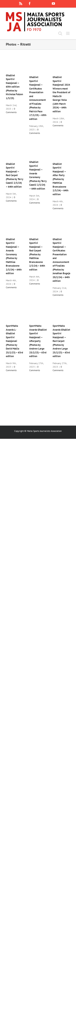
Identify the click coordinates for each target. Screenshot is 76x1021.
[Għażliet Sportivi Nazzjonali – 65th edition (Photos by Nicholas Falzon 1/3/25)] (14, 65)
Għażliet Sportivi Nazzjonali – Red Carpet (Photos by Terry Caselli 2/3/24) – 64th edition (14, 175)
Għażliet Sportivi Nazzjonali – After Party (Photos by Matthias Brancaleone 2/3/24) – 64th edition (60, 179)
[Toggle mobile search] (60, 33)
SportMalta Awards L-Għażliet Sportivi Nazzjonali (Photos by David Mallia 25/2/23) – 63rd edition (14, 341)
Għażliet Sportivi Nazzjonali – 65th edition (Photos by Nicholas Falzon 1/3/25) (14, 87)
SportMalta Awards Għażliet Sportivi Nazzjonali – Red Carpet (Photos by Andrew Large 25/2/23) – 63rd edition (61, 341)
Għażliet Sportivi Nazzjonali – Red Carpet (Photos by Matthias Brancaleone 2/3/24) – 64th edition (37, 254)
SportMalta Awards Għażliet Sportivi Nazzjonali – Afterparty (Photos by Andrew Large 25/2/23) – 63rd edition (38, 341)
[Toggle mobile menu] (68, 33)
